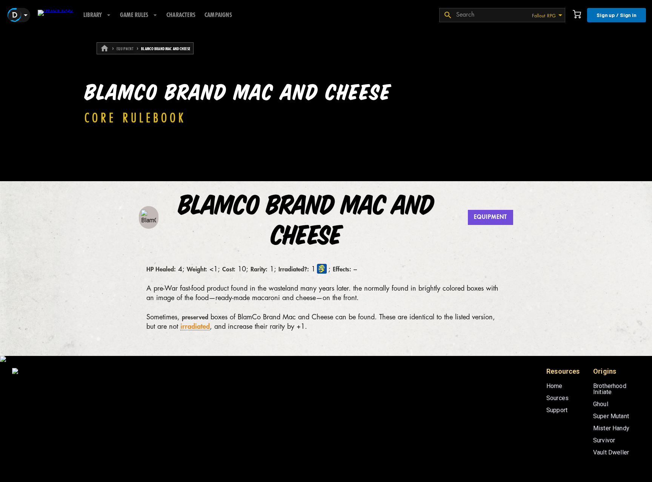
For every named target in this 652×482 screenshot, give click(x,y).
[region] (326, 256)
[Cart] (577, 15)
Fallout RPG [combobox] (544, 16)
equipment (125, 49)
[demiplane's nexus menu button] (19, 15)
